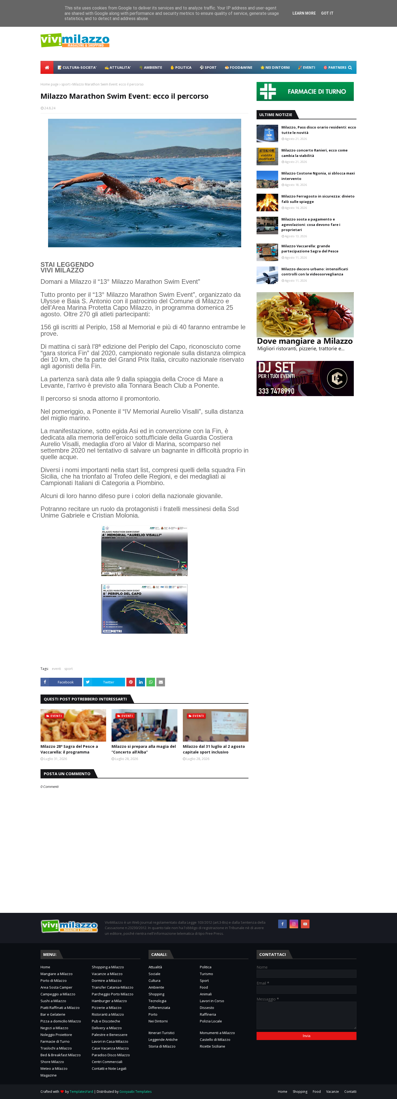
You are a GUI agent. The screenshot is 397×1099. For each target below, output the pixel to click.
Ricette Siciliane (212, 1046)
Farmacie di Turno (55, 1041)
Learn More (304, 13)
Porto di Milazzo (54, 980)
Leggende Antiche (163, 1039)
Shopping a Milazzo (108, 967)
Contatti (350, 1091)
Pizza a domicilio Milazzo (61, 1021)
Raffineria (208, 1014)
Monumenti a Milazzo (217, 1032)
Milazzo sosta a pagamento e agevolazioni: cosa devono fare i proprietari (310, 224)
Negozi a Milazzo (54, 1027)
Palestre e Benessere (109, 1034)
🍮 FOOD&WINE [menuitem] (238, 67)
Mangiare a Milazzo (57, 973)
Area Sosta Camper (56, 987)
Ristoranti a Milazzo (108, 1014)
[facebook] (282, 924)
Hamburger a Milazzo (109, 1000)
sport (65, 84)
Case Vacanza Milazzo (110, 1048)
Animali (206, 994)
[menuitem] (47, 67)
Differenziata (159, 1007)
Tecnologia (157, 1000)
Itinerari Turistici (161, 1032)
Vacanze (332, 1091)
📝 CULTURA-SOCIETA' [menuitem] (77, 67)
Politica (205, 967)
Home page (50, 84)
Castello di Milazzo (215, 1039)
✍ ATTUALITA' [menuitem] (118, 67)
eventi (56, 668)
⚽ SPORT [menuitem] (208, 67)
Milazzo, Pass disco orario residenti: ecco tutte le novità (318, 130)
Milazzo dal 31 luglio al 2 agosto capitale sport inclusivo (214, 749)
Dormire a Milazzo (107, 980)
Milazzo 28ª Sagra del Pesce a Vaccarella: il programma (69, 749)
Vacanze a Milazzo (107, 973)
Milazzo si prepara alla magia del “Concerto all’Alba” (144, 749)
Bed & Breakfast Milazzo (61, 1054)
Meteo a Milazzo (54, 1068)
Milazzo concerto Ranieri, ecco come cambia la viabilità (314, 153)
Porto (153, 1014)
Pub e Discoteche (106, 1021)
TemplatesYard (81, 1091)
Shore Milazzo (52, 1061)
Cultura (154, 980)
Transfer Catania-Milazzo (112, 987)
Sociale (154, 973)
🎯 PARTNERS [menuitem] (334, 67)
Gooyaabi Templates (135, 1091)
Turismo (206, 973)
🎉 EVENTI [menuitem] (306, 67)
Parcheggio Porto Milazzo (112, 994)
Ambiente (156, 987)
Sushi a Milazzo (53, 1000)
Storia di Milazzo (162, 1046)
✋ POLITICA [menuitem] (180, 67)
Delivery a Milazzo (107, 1027)
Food (204, 987)
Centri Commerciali (107, 1061)
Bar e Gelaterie (53, 1014)
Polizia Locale (211, 1021)
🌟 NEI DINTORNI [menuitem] (275, 67)
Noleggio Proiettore (56, 1034)
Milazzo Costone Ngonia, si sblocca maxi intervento (318, 176)
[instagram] (294, 924)
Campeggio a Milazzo (58, 994)
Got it (327, 13)
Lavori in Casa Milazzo (110, 1041)
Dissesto (207, 1007)
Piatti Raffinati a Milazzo (60, 1007)
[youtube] (305, 924)
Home (45, 967)
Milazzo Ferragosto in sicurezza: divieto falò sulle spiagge (318, 199)
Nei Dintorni (158, 1021)
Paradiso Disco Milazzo (111, 1054)
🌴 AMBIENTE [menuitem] (150, 67)
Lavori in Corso (212, 1000)
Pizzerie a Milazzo (107, 1007)
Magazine (49, 1075)
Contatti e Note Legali (109, 1068)
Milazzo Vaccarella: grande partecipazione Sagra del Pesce (309, 249)
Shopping (156, 994)
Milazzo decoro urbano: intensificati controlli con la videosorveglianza (314, 271)
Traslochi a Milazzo (56, 1048)
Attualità (155, 967)
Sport (204, 980)
